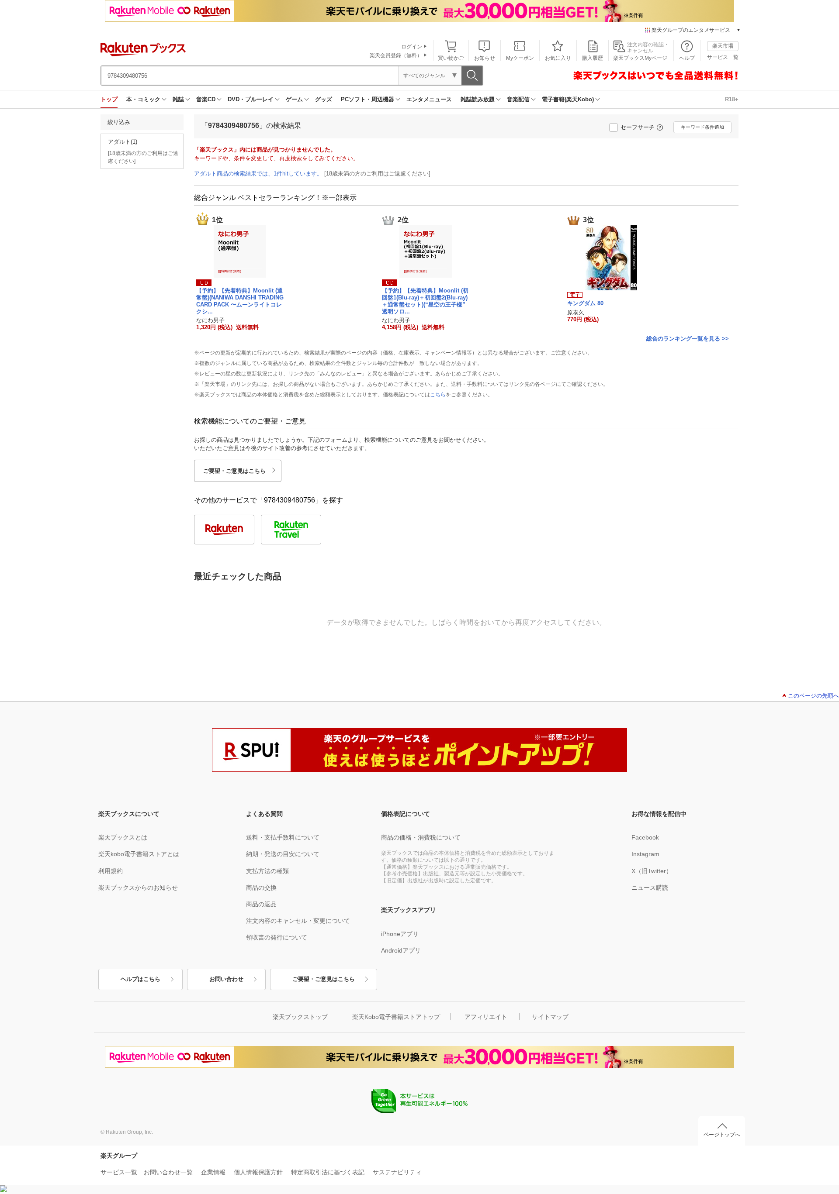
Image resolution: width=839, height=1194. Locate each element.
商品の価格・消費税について (421, 837)
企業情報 (213, 1172)
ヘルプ (687, 58)
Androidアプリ (401, 950)
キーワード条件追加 (702, 127)
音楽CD (205, 99)
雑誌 (178, 99)
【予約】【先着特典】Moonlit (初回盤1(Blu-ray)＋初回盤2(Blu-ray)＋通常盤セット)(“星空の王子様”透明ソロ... (425, 300)
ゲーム (294, 99)
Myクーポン (520, 58)
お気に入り (558, 58)
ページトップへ (722, 1135)
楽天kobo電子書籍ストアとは (138, 853)
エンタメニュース (429, 99)
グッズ (323, 99)
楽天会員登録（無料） (396, 55)
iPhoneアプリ (400, 933)
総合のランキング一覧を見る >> (687, 338)
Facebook (645, 837)
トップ (109, 99)
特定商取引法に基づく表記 (327, 1172)
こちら (438, 395)
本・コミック (143, 99)
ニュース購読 (649, 887)
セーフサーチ (638, 127)
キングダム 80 (585, 303)
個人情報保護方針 (258, 1172)
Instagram (645, 853)
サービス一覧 (722, 57)
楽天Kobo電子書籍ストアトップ (396, 1016)
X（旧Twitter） (651, 870)
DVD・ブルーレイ (251, 99)
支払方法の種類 (267, 870)
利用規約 (110, 870)
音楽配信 (518, 99)
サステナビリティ (397, 1172)
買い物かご (451, 58)
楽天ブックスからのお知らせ (138, 887)
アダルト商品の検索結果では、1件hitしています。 (258, 173)
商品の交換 (261, 887)
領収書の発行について (276, 937)
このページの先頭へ (813, 695)
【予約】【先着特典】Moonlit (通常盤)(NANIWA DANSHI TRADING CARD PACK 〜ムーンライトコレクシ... (240, 300)
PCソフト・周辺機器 (367, 99)
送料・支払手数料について (282, 837)
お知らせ (484, 58)
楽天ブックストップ (300, 1016)
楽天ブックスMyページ (640, 58)
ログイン (411, 47)
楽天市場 (722, 46)
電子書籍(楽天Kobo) (568, 99)
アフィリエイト (486, 1016)
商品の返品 (261, 904)
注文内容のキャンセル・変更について (298, 920)
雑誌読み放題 (478, 99)
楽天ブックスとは (122, 837)
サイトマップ (550, 1016)
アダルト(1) (122, 141)
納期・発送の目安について (282, 853)
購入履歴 (592, 58)
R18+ (731, 99)
